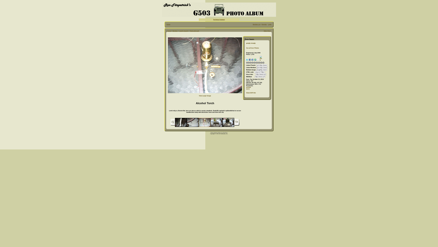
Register (264, 24)
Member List (256, 24)
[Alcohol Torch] (169, 68)
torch (248, 89)
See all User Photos (252, 48)
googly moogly (183, 31)
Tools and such (194, 31)
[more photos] (172, 122)
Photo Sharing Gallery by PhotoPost (219, 132)
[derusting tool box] (238, 68)
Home (168, 24)
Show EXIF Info (251, 93)
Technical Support (219, 19)
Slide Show (267, 31)
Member (175, 31)
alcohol (248, 87)
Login (269, 24)
